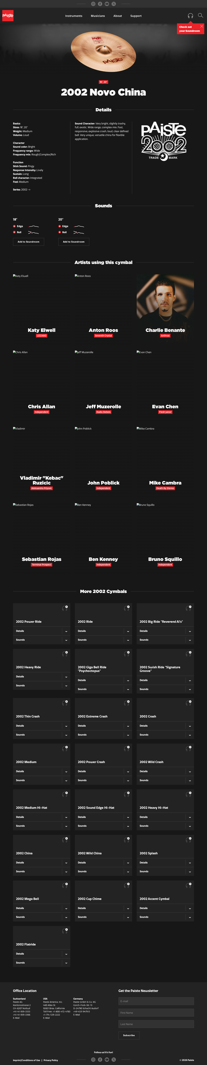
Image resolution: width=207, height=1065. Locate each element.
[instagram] (93, 4)
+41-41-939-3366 (21, 1015)
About (118, 16)
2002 (24, 189)
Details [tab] (20, 631)
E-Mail (16, 1018)
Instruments (73, 16)
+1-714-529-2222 (51, 1015)
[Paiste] (7, 15)
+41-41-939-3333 (21, 1011)
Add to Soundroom (28, 241)
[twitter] (113, 4)
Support (136, 16)
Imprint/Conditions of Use (26, 1060)
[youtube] (107, 4)
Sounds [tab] (20, 639)
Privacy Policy (51, 1060)
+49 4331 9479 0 (81, 1011)
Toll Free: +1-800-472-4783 (56, 1011)
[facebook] (100, 4)
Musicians (98, 16)
